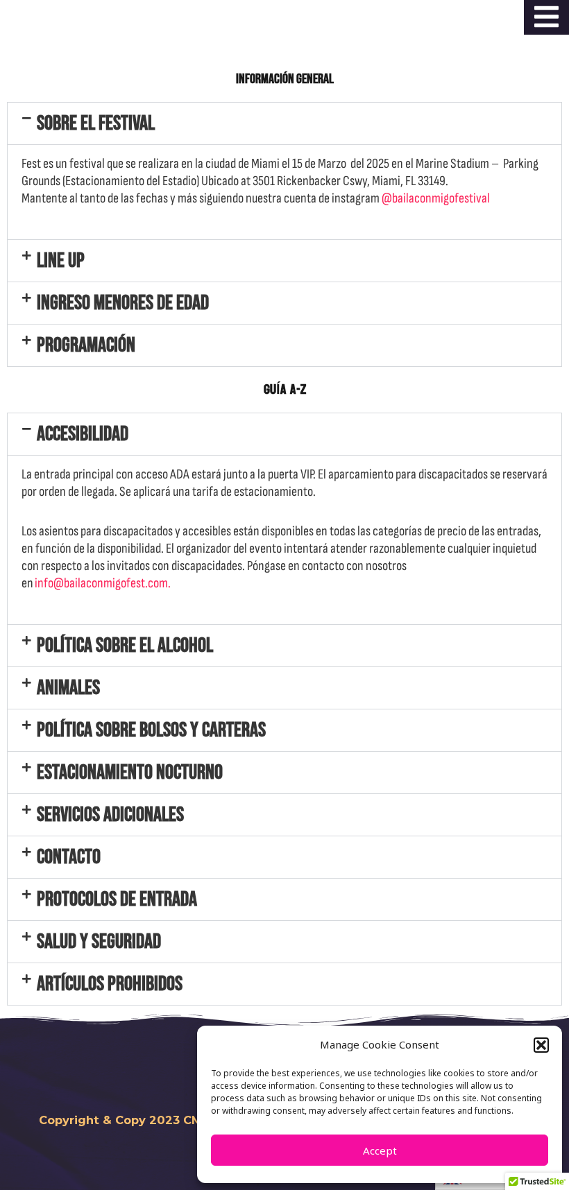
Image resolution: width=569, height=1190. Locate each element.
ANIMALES (68, 687)
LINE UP (61, 260)
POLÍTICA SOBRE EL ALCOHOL (125, 645)
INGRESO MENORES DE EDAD (123, 303)
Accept (380, 1150)
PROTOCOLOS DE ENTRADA (117, 899)
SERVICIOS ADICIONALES (110, 814)
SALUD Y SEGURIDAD (99, 941)
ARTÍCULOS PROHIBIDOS (109, 984)
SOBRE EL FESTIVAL (96, 123)
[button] (541, 1045)
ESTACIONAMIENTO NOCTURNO (130, 772)
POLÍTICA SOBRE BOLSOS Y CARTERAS (151, 730)
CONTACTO (69, 857)
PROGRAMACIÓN (86, 345)
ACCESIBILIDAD (82, 434)
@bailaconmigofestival (436, 198)
